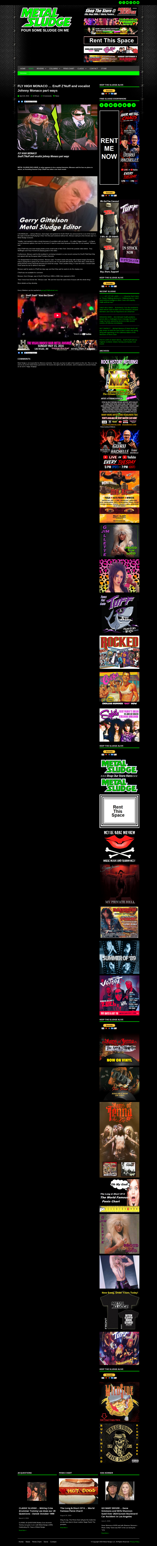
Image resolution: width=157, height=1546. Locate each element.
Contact (94, 68)
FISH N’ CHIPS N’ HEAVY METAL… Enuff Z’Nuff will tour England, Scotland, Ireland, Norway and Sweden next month (118, 342)
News (31, 68)
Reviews (40, 68)
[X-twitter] (123, 2)
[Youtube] (127, 2)
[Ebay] (129, 105)
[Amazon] (134, 105)
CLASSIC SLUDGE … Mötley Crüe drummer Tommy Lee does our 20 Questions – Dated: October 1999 (37, 1511)
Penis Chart (68, 68)
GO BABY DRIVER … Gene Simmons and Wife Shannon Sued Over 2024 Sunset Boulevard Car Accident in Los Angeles (119, 1512)
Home (22, 68)
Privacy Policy (134, 1542)
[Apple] (134, 2)
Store (104, 68)
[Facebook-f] (120, 2)
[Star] (137, 2)
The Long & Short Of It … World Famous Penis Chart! (77, 1509)
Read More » (22, 1530)
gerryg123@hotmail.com (49, 290)
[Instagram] (130, 2)
